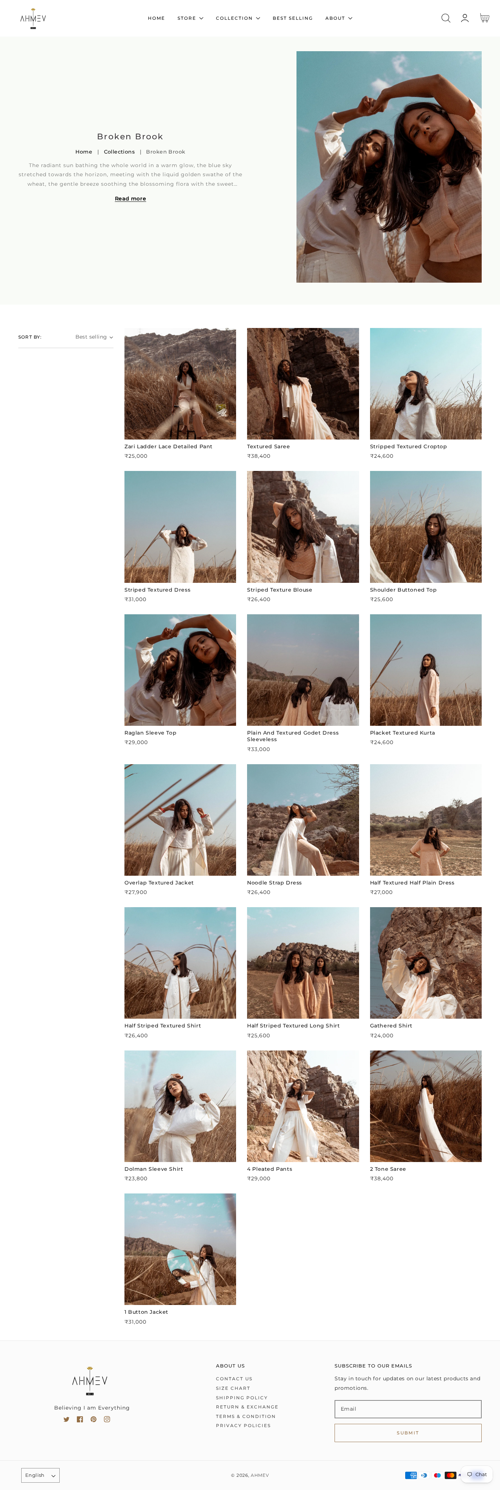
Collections (119, 151)
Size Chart (233, 1388)
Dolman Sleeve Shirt (153, 1169)
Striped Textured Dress (157, 589)
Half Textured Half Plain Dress (412, 882)
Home (83, 151)
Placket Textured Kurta (402, 732)
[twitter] (66, 1420)
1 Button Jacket (146, 1312)
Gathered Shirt (391, 1025)
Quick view (180, 432)
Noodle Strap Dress (274, 882)
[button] (446, 18)
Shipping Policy (242, 1397)
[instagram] (107, 1420)
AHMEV (260, 1475)
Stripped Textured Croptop (408, 446)
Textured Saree (268, 446)
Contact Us (234, 1378)
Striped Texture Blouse (279, 589)
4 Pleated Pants (269, 1169)
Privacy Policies (243, 1425)
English (35, 1475)
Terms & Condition (246, 1416)
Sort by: (30, 337)
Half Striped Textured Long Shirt (293, 1025)
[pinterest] (93, 1420)
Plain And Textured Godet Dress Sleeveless (293, 736)
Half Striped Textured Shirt (162, 1025)
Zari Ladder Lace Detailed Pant (168, 446)
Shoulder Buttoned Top (403, 589)
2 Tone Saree (388, 1169)
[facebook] (80, 1420)
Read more (130, 198)
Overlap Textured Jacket (159, 882)
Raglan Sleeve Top (150, 732)
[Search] (446, 18)
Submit (408, 1433)
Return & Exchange (247, 1407)
